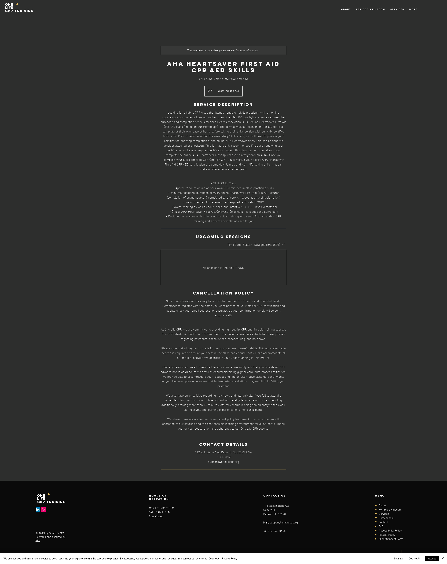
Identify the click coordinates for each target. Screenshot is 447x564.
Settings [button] (398, 558)
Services (384, 514)
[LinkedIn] (38, 509)
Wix (38, 540)
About (382, 505)
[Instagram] (43, 509)
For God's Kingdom (390, 510)
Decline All (414, 558)
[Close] (443, 558)
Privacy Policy (387, 535)
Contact (383, 522)
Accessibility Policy (390, 531)
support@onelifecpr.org (284, 523)
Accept (432, 558)
